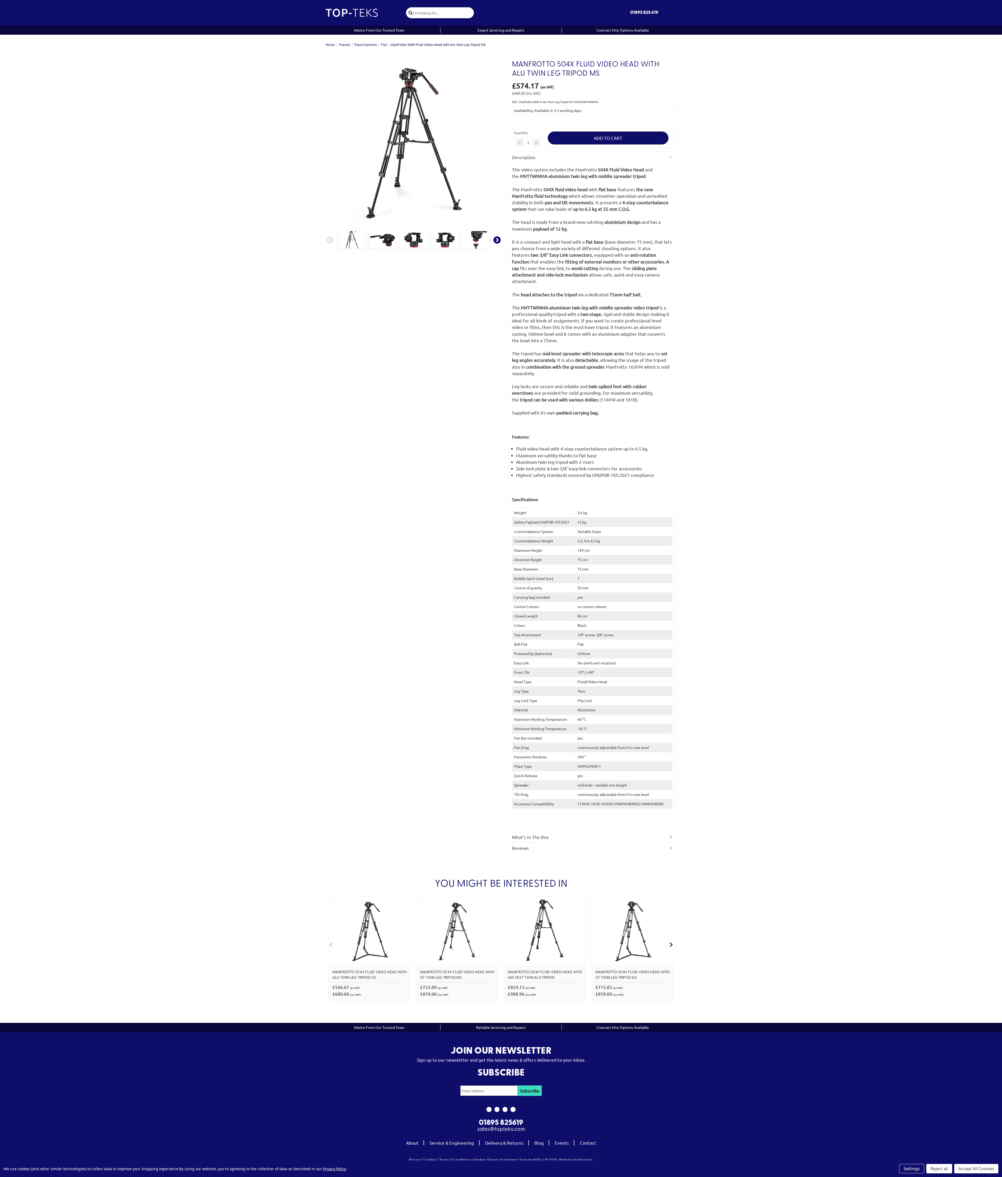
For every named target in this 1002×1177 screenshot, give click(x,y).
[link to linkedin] (513, 1109)
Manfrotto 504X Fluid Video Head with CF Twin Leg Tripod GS (632, 975)
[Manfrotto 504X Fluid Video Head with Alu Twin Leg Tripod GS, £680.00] (369, 931)
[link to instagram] (497, 1109)
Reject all (939, 1169)
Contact (588, 1142)
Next (497, 240)
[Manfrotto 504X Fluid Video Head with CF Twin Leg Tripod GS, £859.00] (632, 931)
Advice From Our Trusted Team (379, 30)
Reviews (520, 848)
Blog (539, 1142)
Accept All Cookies (976, 1169)
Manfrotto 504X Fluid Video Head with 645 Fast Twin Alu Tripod (545, 975)
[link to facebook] (489, 1109)
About (412, 1142)
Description (523, 157)
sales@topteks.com (501, 1129)
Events (562, 1142)
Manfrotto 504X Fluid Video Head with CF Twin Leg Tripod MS (457, 975)
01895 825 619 (644, 12)
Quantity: (521, 132)
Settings (912, 1169)
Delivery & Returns (504, 1142)
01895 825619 (501, 1123)
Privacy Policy (334, 1168)
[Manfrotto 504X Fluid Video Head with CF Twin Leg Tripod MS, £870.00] (457, 931)
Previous (329, 240)
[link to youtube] (505, 1109)
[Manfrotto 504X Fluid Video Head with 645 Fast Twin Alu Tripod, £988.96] (545, 931)
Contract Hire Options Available (623, 30)
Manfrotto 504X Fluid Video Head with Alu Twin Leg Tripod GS (369, 975)
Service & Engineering (452, 1142)
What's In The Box (530, 837)
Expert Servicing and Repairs (501, 30)
